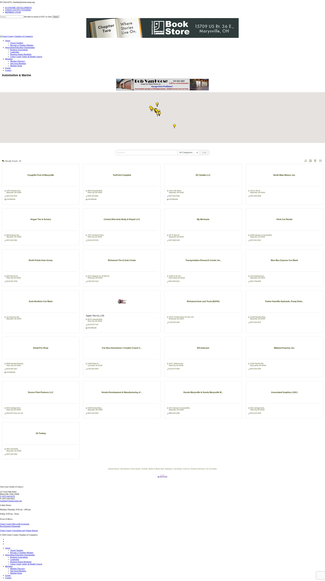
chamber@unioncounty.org (11, 501)
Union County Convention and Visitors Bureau (19, 531)
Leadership (14, 559)
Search (55, 17)
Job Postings (178, 469)
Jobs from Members (18, 571)
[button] (156, 111)
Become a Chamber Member (21, 553)
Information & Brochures (198, 469)
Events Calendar (135, 469)
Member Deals (16, 573)
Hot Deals (144, 469)
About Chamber (16, 550)
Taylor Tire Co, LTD (95, 316)
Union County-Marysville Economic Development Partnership (14, 525)
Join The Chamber (211, 469)
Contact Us (186, 469)
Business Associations (19, 557)
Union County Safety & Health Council (26, 564)
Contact (8, 578)
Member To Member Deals (156, 469)
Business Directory (113, 469)
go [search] (205, 152)
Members (9, 566)
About (7, 548)
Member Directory (17, 569)
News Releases (124, 469)
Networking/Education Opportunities (20, 555)
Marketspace (169, 469)
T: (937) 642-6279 (7, 496)
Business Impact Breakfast (20, 562)
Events (8, 575)
